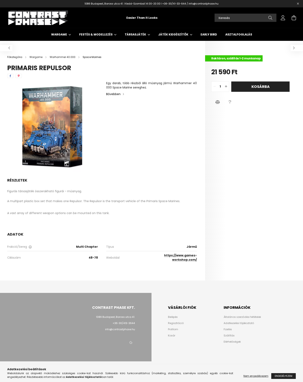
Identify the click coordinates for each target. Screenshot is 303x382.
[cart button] (294, 18)
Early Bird (209, 34)
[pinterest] (18, 76)
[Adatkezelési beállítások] (131, 343)
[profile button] (283, 18)
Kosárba (260, 86)
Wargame (59, 34)
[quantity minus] (214, 87)
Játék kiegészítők (173, 34)
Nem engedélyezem (255, 376)
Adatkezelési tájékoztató (239, 323)
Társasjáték (136, 34)
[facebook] (10, 76)
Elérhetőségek (232, 341)
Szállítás (229, 335)
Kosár (171, 335)
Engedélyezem (283, 376)
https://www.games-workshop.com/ (180, 257)
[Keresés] (270, 18)
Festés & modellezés (96, 34)
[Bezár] (298, 4)
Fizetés (228, 329)
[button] (217, 102)
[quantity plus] (226, 87)
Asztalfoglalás (238, 34)
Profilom (173, 329)
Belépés (173, 317)
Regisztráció (176, 323)
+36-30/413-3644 (124, 323)
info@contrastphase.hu (120, 329)
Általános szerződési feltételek (242, 317)
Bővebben (113, 94)
